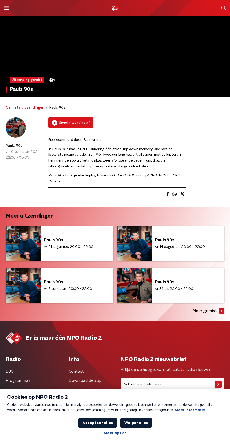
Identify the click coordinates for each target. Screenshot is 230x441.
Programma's (18, 381)
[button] (6, 8)
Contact (76, 372)
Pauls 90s (14, 146)
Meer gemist (204, 311)
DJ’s (9, 372)
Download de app (85, 381)
